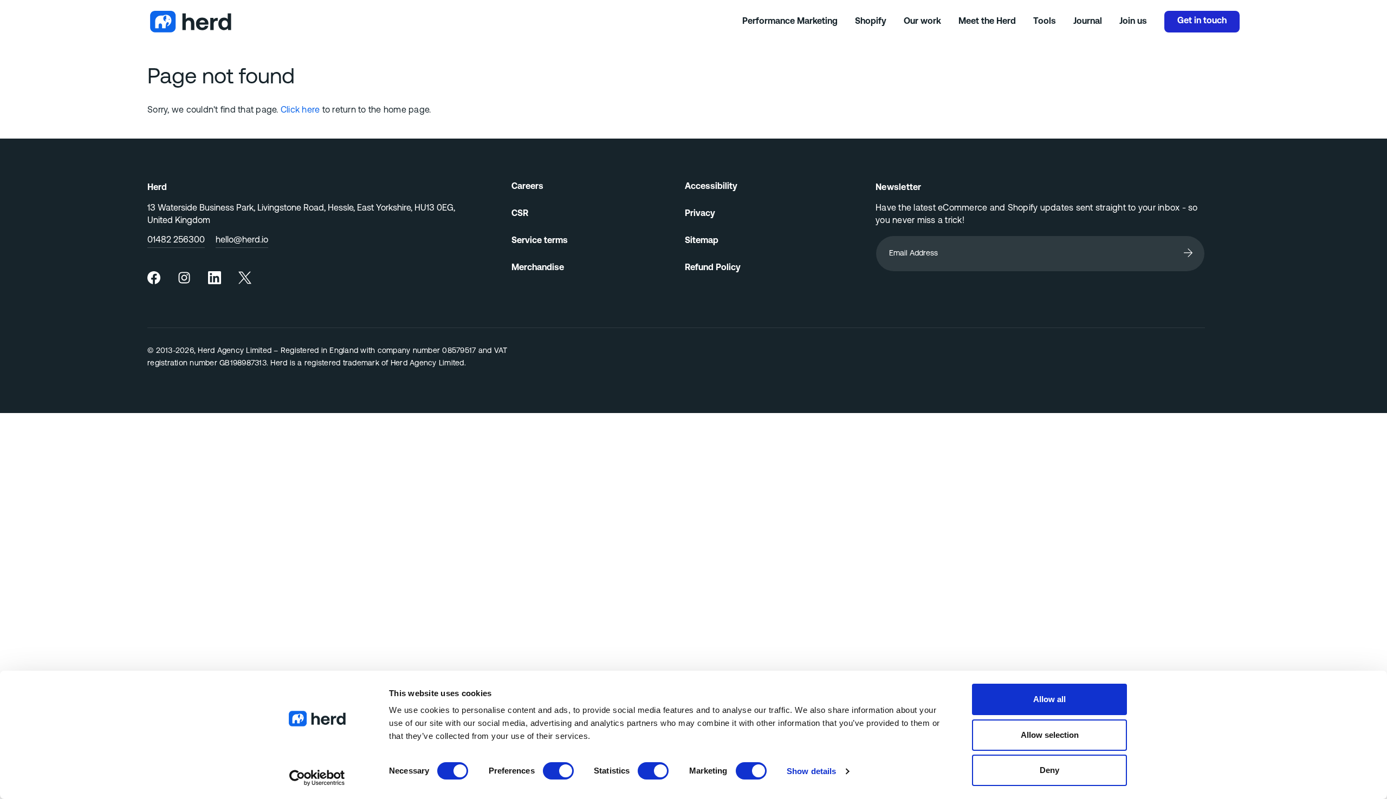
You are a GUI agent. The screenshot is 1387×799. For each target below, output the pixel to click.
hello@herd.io (242, 240)
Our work (922, 21)
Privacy (700, 213)
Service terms (539, 241)
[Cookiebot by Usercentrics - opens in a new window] (317, 778)
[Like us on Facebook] (153, 277)
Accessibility (711, 186)
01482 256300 (176, 240)
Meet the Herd (987, 21)
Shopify (870, 21)
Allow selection (1050, 734)
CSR (519, 213)
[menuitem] (153, 277)
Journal (1087, 21)
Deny (1049, 770)
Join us (1133, 21)
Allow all (1049, 699)
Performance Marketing (790, 21)
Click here (300, 110)
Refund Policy (713, 268)
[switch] (558, 771)
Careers (527, 186)
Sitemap (701, 241)
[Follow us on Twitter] (244, 277)
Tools (1044, 21)
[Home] (444, 21)
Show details (811, 771)
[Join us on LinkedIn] (214, 277)
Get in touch (1202, 21)
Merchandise (537, 268)
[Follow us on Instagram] (184, 277)
